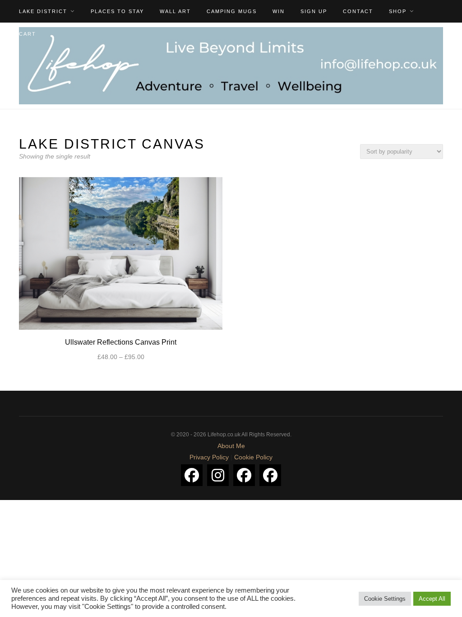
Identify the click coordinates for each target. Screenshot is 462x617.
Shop (398, 11)
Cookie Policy (253, 457)
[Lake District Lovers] (192, 475)
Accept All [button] (432, 598)
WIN (279, 11)
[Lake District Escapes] (270, 475)
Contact (358, 11)
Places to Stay (117, 11)
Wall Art (175, 11)
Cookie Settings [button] (385, 598)
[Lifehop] (244, 475)
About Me (231, 445)
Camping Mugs (232, 11)
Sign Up (313, 11)
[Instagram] (218, 475)
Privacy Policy (209, 457)
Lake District (43, 11)
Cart (27, 34)
